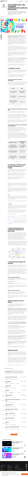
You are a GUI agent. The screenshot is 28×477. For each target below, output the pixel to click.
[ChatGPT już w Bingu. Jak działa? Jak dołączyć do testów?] (7, 455)
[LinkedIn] (26, 466)
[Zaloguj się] (25, 1)
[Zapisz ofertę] (25, 379)
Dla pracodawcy (21, 1)
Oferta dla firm (17, 465)
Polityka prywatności (3, 465)
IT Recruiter (10, 221)
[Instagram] (26, 468)
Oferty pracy (9, 465)
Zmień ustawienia (18, 474)
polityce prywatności (5, 475)
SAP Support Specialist (11, 222)
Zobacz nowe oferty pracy (12, 213)
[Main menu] (27, 1)
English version (2, 470)
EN (16, 1)
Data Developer (10, 220)
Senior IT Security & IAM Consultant (13, 215)
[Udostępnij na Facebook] (1, 35)
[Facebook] (26, 464)
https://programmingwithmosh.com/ (18, 258)
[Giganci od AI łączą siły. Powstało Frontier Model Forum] (7, 449)
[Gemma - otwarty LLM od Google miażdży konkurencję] (7, 443)
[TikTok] (26, 470)
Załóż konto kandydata (10, 470)
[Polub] (5, 368)
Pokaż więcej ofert (14, 434)
